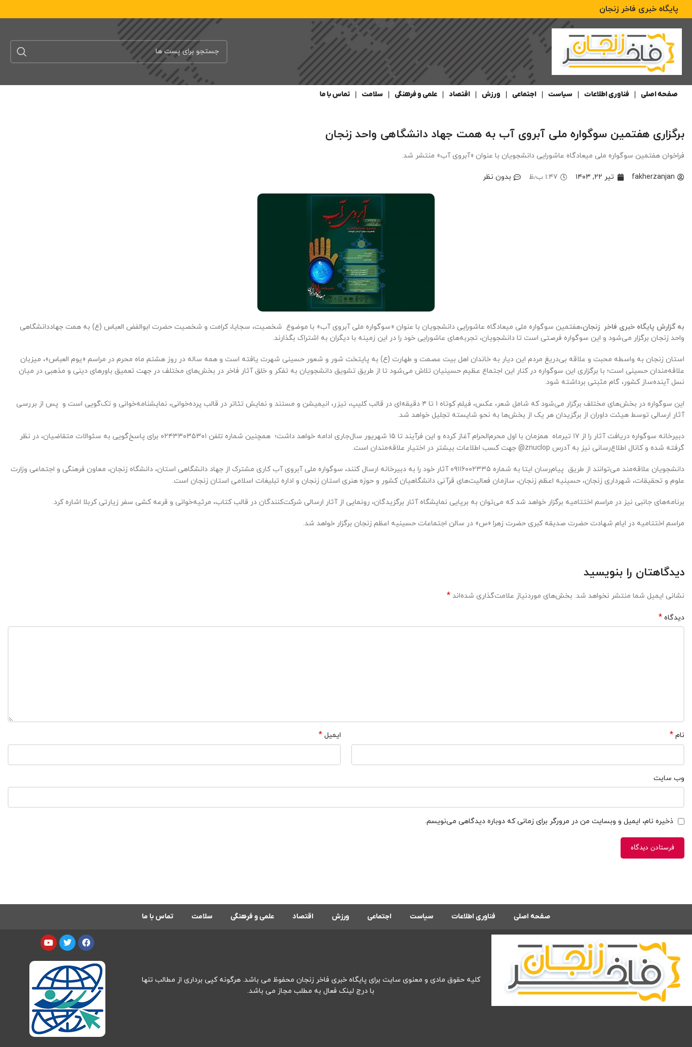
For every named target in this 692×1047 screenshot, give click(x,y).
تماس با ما (335, 94)
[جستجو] (21, 51)
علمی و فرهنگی (416, 94)
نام (677, 735)
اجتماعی (524, 94)
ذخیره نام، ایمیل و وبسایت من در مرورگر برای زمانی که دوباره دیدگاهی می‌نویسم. (549, 821)
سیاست (560, 94)
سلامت (372, 94)
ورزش (491, 94)
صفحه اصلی (659, 94)
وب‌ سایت (668, 778)
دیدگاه (671, 617)
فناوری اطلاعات (606, 94)
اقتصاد (459, 94)
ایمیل (330, 735)
